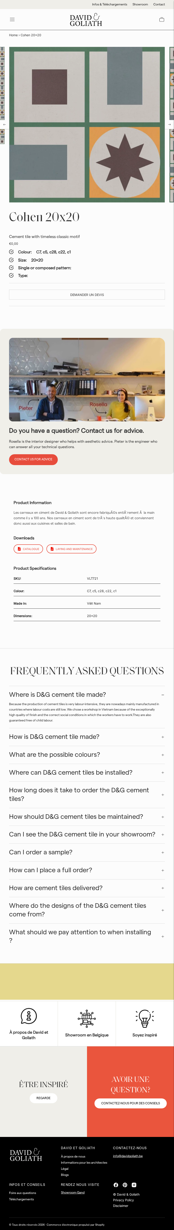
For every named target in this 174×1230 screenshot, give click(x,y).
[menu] (12, 19)
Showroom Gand (73, 1192)
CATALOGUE (31, 549)
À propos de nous (73, 1156)
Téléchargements (21, 1199)
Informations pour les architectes (84, 1162)
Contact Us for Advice (33, 459)
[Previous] (4, 124)
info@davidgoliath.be (128, 1156)
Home (13, 35)
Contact (159, 4)
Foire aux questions (22, 1193)
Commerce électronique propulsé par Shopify (75, 1224)
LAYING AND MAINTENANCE (74, 549)
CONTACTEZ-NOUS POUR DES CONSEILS (130, 1103)
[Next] (169, 124)
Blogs (65, 1175)
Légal (64, 1168)
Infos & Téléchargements (109, 4)
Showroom (140, 4)
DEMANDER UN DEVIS (87, 295)
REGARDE (43, 1098)
